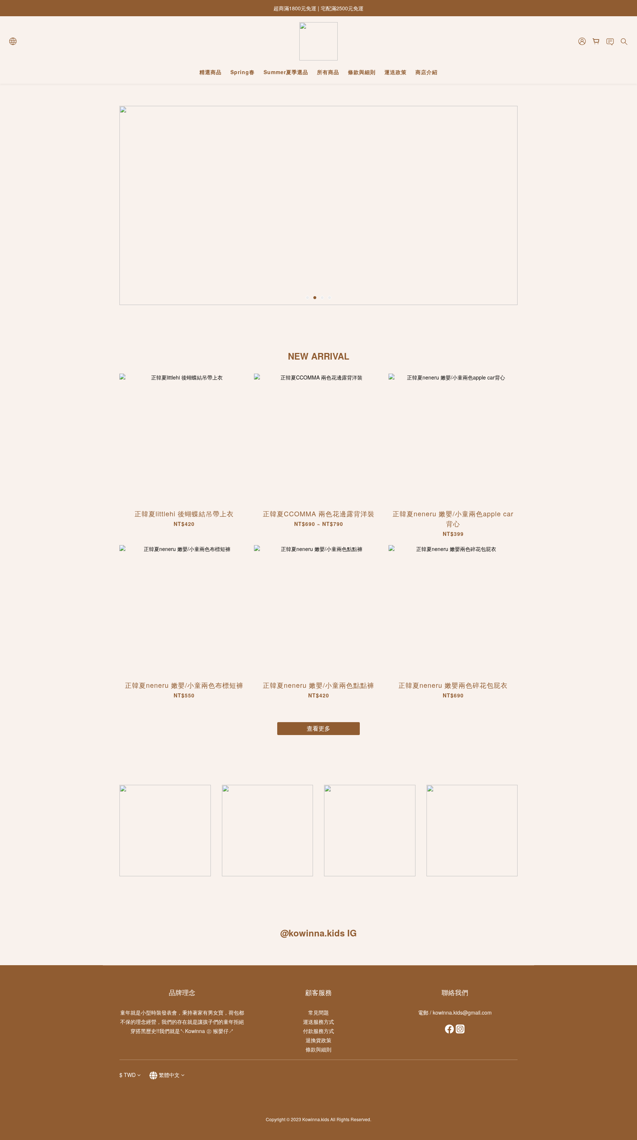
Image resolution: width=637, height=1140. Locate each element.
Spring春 (242, 72)
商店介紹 (426, 72)
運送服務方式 (318, 1021)
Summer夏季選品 (286, 72)
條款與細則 (362, 72)
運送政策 (395, 72)
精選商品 (210, 72)
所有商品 (328, 72)
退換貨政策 (318, 1040)
